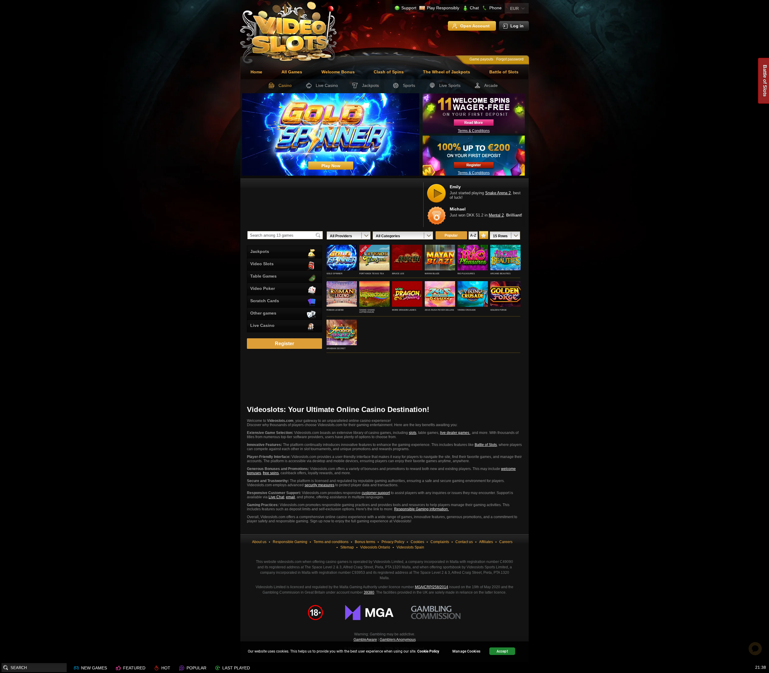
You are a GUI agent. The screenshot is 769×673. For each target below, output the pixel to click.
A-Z (473, 235)
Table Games (263, 276)
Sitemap (347, 547)
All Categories (388, 236)
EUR (514, 8)
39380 (369, 592)
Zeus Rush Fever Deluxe (439, 310)
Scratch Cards (264, 300)
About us (259, 542)
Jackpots (370, 85)
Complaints (439, 542)
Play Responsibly (443, 7)
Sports (409, 85)
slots (412, 433)
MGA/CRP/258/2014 (431, 587)
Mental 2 (496, 215)
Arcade (491, 85)
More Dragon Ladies (404, 310)
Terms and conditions (331, 542)
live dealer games (455, 433)
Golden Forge (498, 310)
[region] (384, 652)
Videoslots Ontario (375, 547)
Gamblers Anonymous (398, 640)
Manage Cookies (466, 651)
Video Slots (262, 263)
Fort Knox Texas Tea (371, 273)
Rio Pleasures (466, 273)
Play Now (341, 264)
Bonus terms (365, 542)
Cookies (417, 542)
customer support (376, 493)
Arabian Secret (336, 348)
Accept (502, 651)
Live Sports (450, 85)
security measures (319, 485)
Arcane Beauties (500, 273)
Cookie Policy (428, 651)
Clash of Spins (389, 71)
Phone (495, 7)
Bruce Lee (398, 273)
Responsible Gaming (290, 542)
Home (256, 71)
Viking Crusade (466, 310)
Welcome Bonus (338, 71)
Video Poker (262, 288)
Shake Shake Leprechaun (367, 311)
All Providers (341, 236)
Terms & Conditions (474, 131)
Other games (263, 313)
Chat (474, 7)
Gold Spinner (334, 273)
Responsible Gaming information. (421, 509)
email (290, 497)
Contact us (464, 542)
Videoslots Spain (410, 547)
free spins (271, 473)
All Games (291, 71)
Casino (285, 85)
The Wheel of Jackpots (446, 71)
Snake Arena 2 (498, 193)
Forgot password (510, 59)
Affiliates (486, 542)
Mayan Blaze (432, 273)
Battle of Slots (503, 71)
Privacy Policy (392, 542)
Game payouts (481, 59)
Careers (505, 542)
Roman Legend (335, 310)
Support (408, 7)
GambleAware (365, 640)
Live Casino (327, 85)
